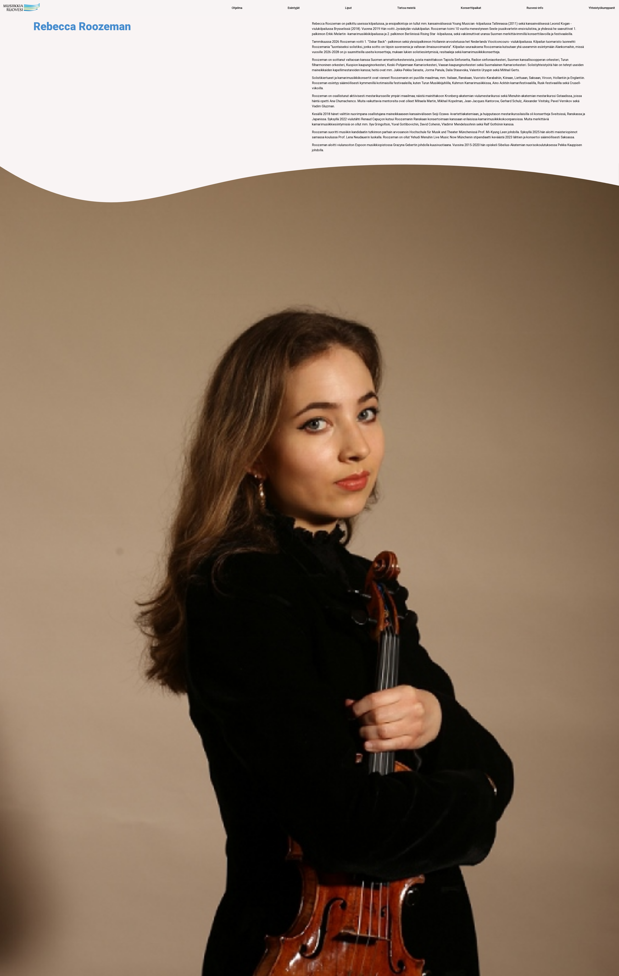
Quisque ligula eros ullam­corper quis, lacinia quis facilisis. (24, 8)
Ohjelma (237, 8)
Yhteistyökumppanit (602, 8)
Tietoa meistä (406, 8)
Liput (348, 8)
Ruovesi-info (535, 8)
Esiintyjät (294, 8)
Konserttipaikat (471, 8)
